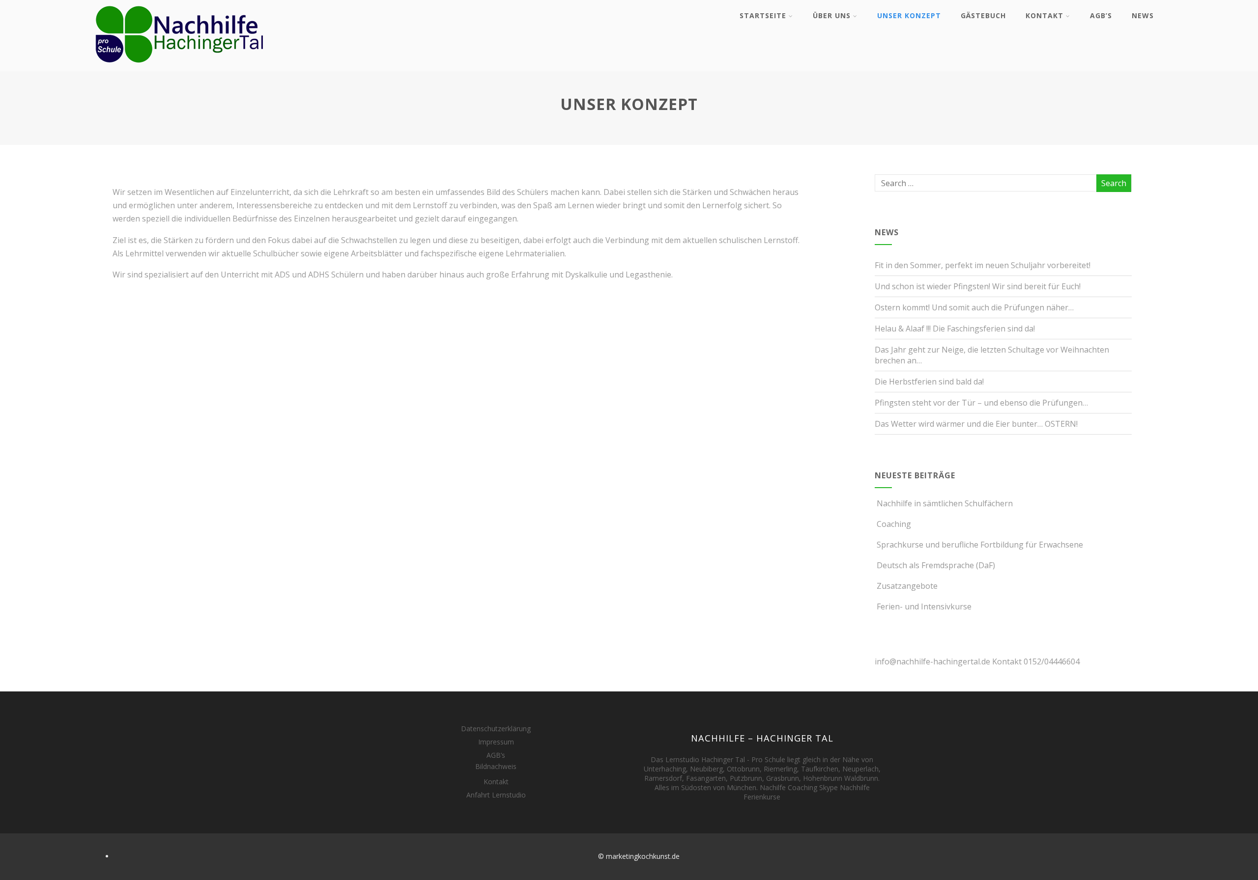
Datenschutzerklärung (496, 728)
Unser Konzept (909, 15)
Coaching (894, 524)
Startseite (763, 15)
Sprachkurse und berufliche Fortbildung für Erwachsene (980, 544)
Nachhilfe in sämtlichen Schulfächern (945, 503)
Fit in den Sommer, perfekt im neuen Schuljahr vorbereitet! (982, 265)
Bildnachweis (495, 766)
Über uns (832, 15)
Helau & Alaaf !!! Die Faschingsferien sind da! (955, 328)
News (1143, 15)
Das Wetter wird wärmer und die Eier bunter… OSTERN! (976, 423)
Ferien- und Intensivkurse (924, 606)
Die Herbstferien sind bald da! (929, 381)
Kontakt (1044, 15)
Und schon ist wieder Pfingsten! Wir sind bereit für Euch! (978, 286)
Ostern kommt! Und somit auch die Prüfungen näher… (974, 307)
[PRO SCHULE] (180, 65)
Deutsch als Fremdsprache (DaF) (936, 565)
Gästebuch (983, 15)
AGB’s (1101, 15)
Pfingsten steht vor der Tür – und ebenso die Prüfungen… (981, 402)
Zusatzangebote (907, 585)
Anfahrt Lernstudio (496, 794)
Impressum (496, 741)
